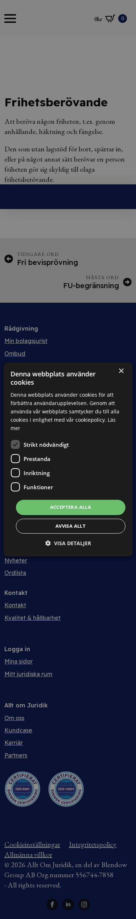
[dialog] (67, 459)
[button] (68, 543)
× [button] (121, 371)
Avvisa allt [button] (70, 526)
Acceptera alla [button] (70, 507)
